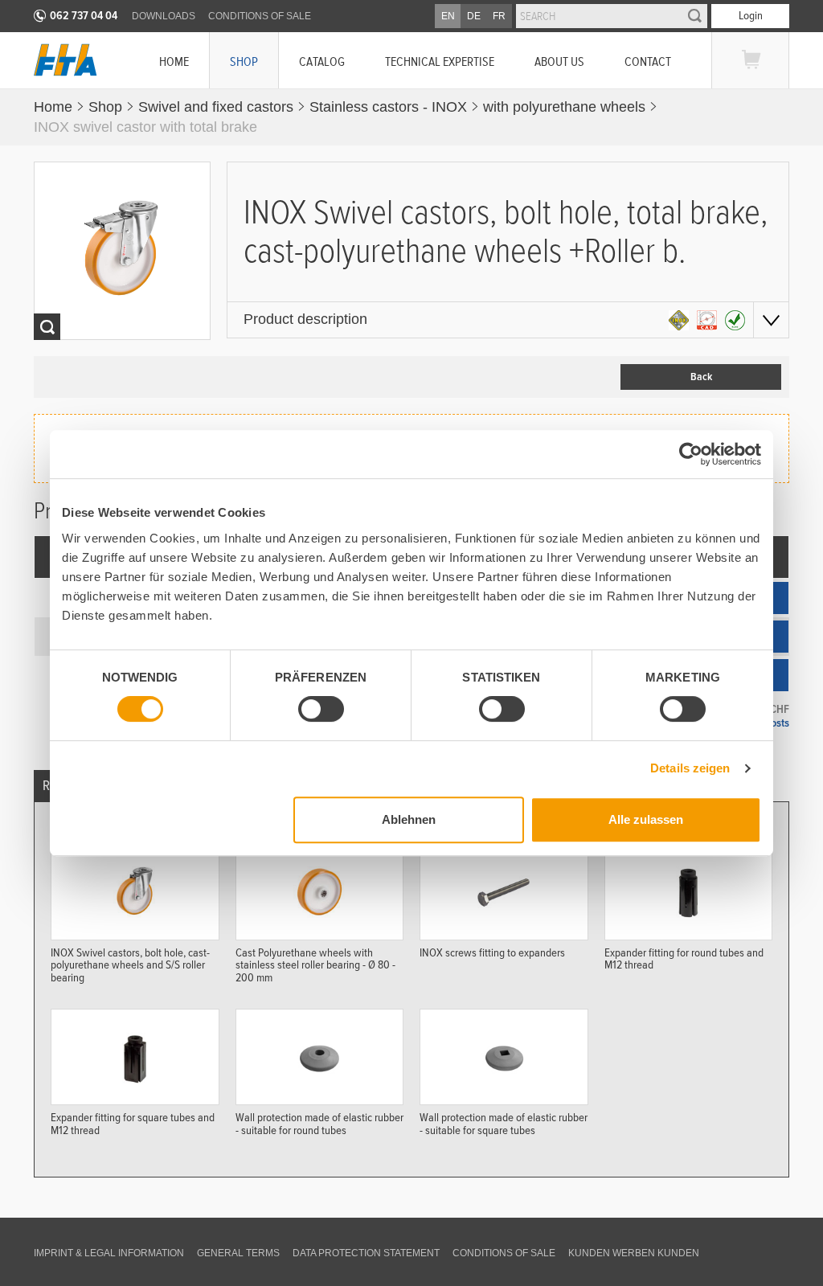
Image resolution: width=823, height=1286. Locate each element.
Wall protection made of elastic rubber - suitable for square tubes (504, 1123)
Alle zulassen (645, 819)
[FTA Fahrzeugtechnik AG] (65, 59)
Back (701, 377)
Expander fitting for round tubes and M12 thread (684, 959)
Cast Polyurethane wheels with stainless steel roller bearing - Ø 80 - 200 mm (315, 965)
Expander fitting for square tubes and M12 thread (133, 1123)
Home (174, 61)
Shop (244, 61)
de (474, 16)
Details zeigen (690, 768)
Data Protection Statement (366, 1253)
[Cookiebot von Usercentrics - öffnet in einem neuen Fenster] (690, 454)
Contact (647, 61)
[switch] (321, 709)
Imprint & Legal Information (109, 1253)
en (448, 16)
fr (499, 16)
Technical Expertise (439, 61)
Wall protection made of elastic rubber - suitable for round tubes (319, 1123)
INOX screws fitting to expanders (492, 952)
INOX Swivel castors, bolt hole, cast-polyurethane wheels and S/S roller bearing (130, 965)
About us (559, 61)
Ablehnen (409, 819)
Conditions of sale (259, 16)
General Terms (238, 1253)
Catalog (322, 61)
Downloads (163, 16)
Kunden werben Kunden (633, 1253)
